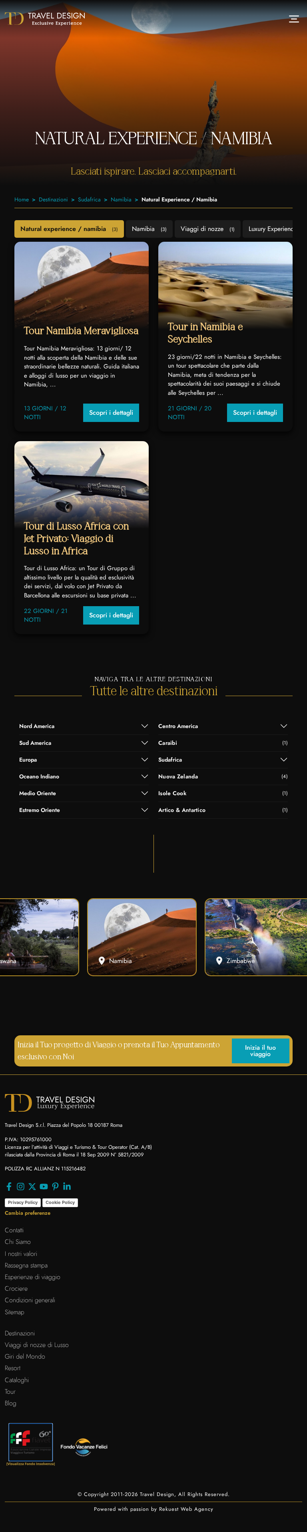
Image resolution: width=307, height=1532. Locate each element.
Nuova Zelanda (223, 776)
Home (21, 199)
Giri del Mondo (25, 1356)
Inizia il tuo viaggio (260, 1050)
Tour (10, 1391)
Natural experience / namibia (69, 228)
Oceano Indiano (39, 776)
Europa (28, 760)
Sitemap (14, 1312)
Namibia (121, 199)
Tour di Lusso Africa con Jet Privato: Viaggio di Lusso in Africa (76, 538)
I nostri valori (21, 1253)
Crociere (16, 1288)
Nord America (36, 726)
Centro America (178, 726)
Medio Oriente (37, 793)
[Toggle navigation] (294, 19)
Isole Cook (223, 793)
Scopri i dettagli (111, 412)
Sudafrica (89, 199)
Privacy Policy (23, 1202)
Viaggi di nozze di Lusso (37, 1344)
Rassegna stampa (26, 1265)
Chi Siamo (18, 1241)
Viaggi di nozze (208, 228)
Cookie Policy (60, 1202)
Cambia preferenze (27, 1213)
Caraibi (223, 743)
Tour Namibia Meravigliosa (81, 331)
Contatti (14, 1230)
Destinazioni (53, 199)
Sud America (35, 743)
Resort (12, 1368)
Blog (10, 1403)
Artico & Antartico (223, 810)
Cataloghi (17, 1380)
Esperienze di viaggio (32, 1276)
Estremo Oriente (39, 810)
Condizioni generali (30, 1300)
